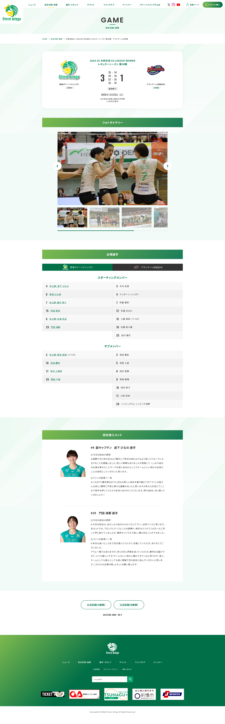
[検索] (130, 679)
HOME (44, 39)
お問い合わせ (127, 669)
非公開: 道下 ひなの (59, 286)
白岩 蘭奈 (55, 362)
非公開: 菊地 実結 (58, 354)
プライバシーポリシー (111, 669)
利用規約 (96, 669)
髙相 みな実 (55, 294)
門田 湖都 (55, 327)
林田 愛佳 (55, 310)
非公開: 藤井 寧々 (57, 302)
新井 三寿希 (56, 371)
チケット (123, 662)
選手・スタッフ (105, 662)
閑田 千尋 (55, 379)
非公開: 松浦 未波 (58, 318)
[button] (57, 166)
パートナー (158, 662)
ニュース (66, 662)
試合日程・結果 (56, 39)
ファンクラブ (140, 662)
